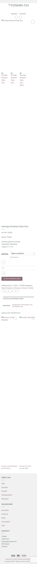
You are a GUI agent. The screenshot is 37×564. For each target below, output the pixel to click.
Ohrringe (17, 288)
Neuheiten (5, 510)
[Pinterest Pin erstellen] (17, 291)
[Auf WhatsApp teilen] (3, 291)
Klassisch (10, 288)
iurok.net (23, 561)
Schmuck (24, 288)
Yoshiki (22, 14)
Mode (3, 518)
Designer (4, 487)
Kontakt (4, 491)
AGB (15, 559)
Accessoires (5, 522)
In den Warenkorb (11, 279)
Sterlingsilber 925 (17, 306)
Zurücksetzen (14, 257)
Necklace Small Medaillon (9, 466)
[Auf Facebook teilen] (6, 291)
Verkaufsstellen (6, 495)
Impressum (9, 559)
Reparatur (4, 499)
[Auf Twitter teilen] (10, 291)
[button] (2, 6)
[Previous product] (20, 17)
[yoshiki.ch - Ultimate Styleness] (18, 6)
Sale (3, 525)
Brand (14, 14)
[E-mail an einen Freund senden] (14, 291)
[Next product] (16, 17)
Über (3, 483)
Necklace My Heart (25, 466)
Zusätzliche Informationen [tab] (13, 298)
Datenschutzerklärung (24, 559)
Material (5, 254)
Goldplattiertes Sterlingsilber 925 (22, 304)
